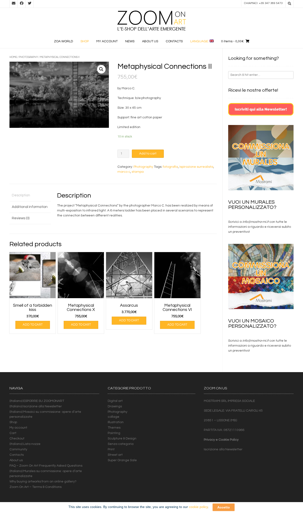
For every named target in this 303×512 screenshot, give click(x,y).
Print (111, 449)
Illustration (116, 422)
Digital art (115, 401)
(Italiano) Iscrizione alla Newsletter (35, 406)
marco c (123, 171)
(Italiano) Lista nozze (24, 444)
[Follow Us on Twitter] (30, 4)
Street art (115, 454)
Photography (28, 57)
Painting (114, 433)
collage (113, 416)
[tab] (30, 196)
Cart (12, 433)
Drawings (115, 406)
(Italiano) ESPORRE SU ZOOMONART (36, 401)
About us (150, 41)
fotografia (170, 166)
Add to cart (147, 153)
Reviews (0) (20, 218)
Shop (84, 41)
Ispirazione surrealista (196, 166)
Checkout (16, 438)
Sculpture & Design (122, 438)
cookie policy (198, 507)
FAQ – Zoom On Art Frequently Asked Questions (45, 465)
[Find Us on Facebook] (22, 4)
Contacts (174, 41)
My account (107, 41)
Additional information (30, 207)
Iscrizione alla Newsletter (223, 449)
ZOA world (63, 41)
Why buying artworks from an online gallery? (42, 481)
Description (21, 195)
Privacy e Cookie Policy (221, 439)
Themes (114, 427)
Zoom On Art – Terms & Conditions (35, 487)
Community (18, 449)
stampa (138, 171)
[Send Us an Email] (13, 4)
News (129, 41)
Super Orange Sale (122, 460)
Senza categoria (121, 444)
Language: (199, 41)
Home (13, 57)
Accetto (223, 507)
